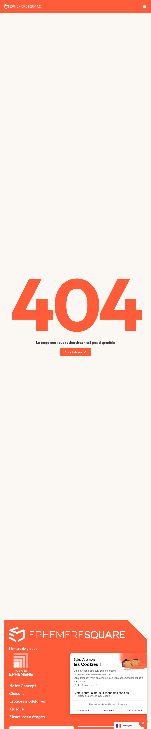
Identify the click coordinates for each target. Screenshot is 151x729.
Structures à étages (27, 716)
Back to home (73, 352)
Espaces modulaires (27, 701)
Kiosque (16, 709)
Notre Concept (22, 685)
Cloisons (16, 693)
